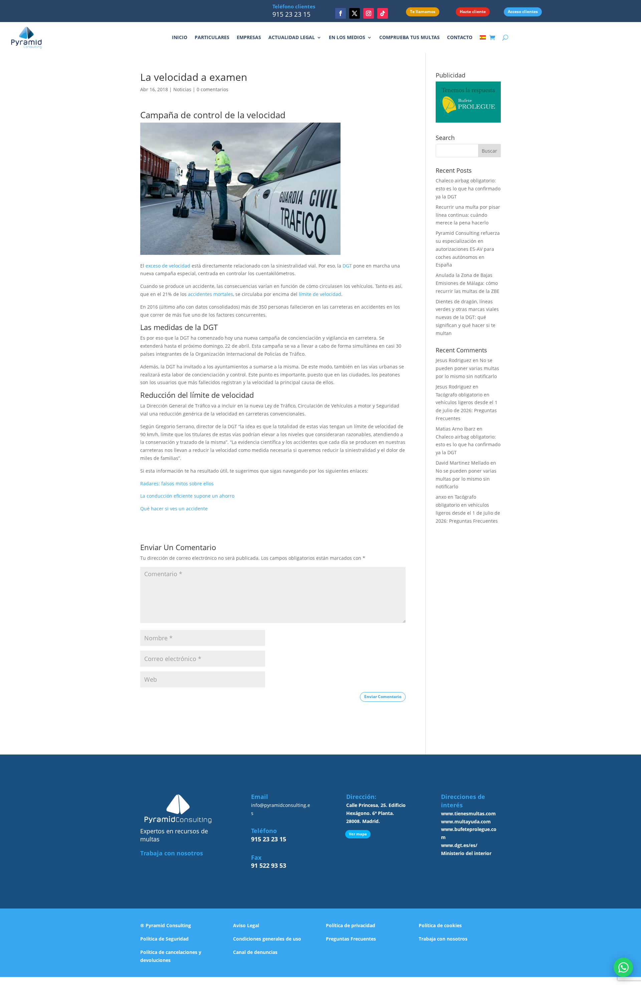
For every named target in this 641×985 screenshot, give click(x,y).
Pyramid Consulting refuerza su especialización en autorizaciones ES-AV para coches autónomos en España (468, 249)
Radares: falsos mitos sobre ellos (177, 483)
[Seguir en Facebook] (340, 13)
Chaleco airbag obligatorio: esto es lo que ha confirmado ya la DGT (468, 188)
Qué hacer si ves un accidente (174, 508)
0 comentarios (212, 89)
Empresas (249, 37)
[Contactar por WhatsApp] (623, 967)
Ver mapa (358, 833)
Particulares (212, 37)
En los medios (347, 37)
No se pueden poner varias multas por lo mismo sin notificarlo (467, 368)
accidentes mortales (210, 294)
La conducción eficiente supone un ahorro (187, 496)
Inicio (179, 37)
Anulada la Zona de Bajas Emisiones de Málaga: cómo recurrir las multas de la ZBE (467, 283)
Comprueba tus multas (409, 37)
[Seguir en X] (354, 13)
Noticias (182, 89)
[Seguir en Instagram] (368, 13)
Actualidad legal (291, 37)
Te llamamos (422, 11)
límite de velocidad (320, 294)
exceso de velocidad (167, 266)
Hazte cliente (473, 11)
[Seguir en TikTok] (382, 13)
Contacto (459, 37)
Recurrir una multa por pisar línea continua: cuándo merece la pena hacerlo (468, 215)
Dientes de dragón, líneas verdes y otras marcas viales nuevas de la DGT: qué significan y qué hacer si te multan (467, 317)
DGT (347, 266)
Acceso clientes (523, 11)
